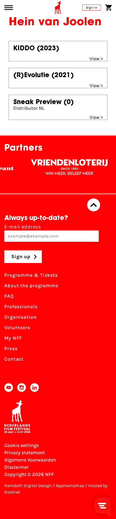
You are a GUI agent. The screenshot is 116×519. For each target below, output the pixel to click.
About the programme (31, 286)
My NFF (13, 338)
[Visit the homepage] (58, 7)
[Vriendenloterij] (67, 167)
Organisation (20, 317)
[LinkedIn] (34, 387)
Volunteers (17, 327)
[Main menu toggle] (8, 7)
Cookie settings (21, 445)
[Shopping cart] (108, 7)
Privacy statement (24, 453)
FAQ (9, 296)
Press (11, 348)
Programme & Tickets (31, 275)
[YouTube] (8, 387)
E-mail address (22, 227)
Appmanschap (70, 485)
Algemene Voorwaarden (30, 460)
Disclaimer (16, 467)
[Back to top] (93, 204)
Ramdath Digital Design (28, 485)
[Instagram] (21, 387)
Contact (13, 359)
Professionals (20, 307)
